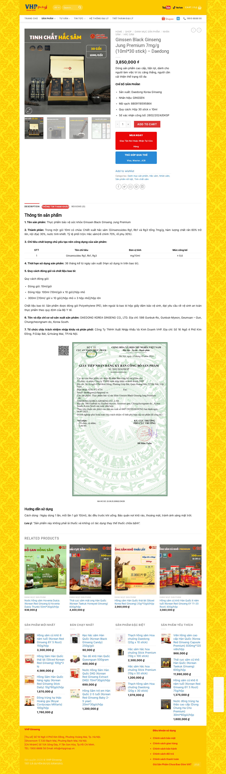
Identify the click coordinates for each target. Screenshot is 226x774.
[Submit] (80, 7)
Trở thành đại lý (122, 18)
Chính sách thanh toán (166, 759)
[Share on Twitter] (124, 186)
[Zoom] (29, 111)
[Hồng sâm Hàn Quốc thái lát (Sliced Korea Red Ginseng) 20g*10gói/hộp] (136, 569)
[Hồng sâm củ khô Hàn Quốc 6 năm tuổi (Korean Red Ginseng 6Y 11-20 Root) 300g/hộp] (181, 569)
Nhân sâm (164, 176)
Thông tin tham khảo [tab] (55, 206)
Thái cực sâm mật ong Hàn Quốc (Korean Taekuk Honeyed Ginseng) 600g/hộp (88, 603)
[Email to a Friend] (130, 186)
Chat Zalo (219, 697)
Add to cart (147, 124)
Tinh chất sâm (141, 179)
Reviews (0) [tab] (78, 206)
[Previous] (30, 71)
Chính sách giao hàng (165, 743)
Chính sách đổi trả (163, 753)
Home (118, 31)
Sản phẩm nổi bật (124, 179)
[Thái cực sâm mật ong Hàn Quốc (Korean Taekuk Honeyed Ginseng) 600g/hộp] (90, 569)
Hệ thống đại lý (99, 18)
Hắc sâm (129, 34)
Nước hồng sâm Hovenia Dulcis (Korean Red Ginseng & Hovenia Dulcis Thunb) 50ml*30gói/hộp (42, 603)
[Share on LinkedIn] (142, 186)
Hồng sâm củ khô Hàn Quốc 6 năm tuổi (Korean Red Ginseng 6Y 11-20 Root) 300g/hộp (179, 603)
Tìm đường (218, 686)
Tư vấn (63, 18)
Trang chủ (31, 18)
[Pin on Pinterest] (136, 186)
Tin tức (78, 18)
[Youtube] (166, 7)
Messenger (218, 707)
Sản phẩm (47, 18)
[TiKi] (178, 18)
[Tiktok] (178, 7)
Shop (128, 31)
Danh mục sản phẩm (147, 31)
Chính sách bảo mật (164, 738)
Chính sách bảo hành (165, 748)
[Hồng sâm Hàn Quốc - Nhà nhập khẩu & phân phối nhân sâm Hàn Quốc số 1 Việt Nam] (36, 7)
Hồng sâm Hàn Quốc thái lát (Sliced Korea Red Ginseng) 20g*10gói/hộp (134, 602)
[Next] (105, 71)
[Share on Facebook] (118, 186)
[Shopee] (167, 18)
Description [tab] (31, 206)
